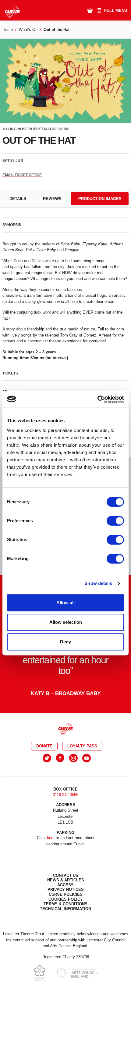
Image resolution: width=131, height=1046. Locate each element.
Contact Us (65, 875)
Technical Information (65, 908)
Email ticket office (22, 175)
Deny (65, 641)
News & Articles (65, 880)
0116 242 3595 (65, 794)
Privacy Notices (66, 889)
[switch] (115, 521)
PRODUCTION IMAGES (100, 198)
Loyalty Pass (82, 746)
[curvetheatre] (86, 758)
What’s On (28, 29)
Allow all (65, 602)
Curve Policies (66, 894)
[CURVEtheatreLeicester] (60, 758)
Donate (44, 746)
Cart (90, 10)
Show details (98, 583)
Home (7, 29)
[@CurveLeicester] (47, 758)
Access (65, 885)
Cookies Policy (65, 899)
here (51, 838)
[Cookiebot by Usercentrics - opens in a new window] (97, 399)
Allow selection (65, 622)
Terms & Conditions (65, 904)
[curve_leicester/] (73, 758)
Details (17, 198)
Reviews (52, 198)
